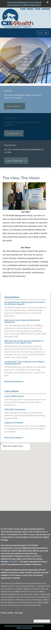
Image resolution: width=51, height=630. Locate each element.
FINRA (11, 561)
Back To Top (40, 621)
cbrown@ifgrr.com (25, 68)
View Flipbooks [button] (15, 161)
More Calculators (13, 437)
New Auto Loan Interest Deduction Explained (22, 321)
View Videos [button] (13, 106)
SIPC (17, 561)
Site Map (19, 613)
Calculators (11, 391)
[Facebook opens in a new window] (25, 75)
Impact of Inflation (13, 422)
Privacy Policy (7, 613)
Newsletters (11, 297)
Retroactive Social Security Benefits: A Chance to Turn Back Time (23, 342)
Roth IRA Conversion (15, 409)
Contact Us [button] (13, 133)
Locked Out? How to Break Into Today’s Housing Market (24, 363)
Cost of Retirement (14, 396)
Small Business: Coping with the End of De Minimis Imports (24, 303)
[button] (43, 33)
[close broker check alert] (48, 2)
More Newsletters (14, 381)
